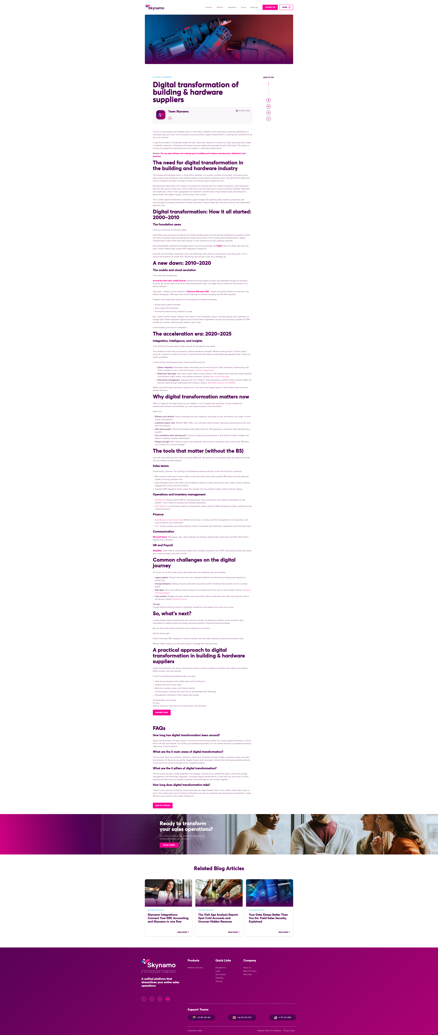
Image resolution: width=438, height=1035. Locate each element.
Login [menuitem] (217, 971)
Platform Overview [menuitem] (195, 968)
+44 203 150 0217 (244, 1017)
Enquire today (161, 712)
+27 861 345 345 (203, 1017)
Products (209, 7)
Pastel (219, 246)
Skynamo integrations (204, 370)
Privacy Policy (289, 1031)
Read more (182, 932)
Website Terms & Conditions (269, 1031)
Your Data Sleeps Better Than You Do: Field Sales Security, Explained (268, 918)
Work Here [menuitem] (247, 974)
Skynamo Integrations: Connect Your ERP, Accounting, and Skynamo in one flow (168, 918)
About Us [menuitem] (247, 968)
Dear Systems (160, 506)
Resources (254, 7)
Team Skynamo (178, 111)
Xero (157, 526)
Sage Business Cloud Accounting (168, 520)
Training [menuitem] (218, 981)
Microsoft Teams (160, 537)
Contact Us (270, 7)
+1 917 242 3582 (285, 1017)
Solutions (219, 7)
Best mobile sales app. (220, 376)
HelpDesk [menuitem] (219, 978)
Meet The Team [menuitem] (250, 971)
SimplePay (157, 551)
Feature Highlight (156, 910)
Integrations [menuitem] (220, 968)
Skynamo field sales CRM (198, 291)
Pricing (243, 7)
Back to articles (162, 805)
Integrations (232, 7)
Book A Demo (169, 845)
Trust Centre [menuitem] (220, 974)
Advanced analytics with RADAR (221, 383)
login (284, 7)
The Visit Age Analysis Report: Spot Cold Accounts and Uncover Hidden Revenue (218, 918)
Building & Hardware (162, 77)
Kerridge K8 (160, 500)
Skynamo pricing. (180, 599)
